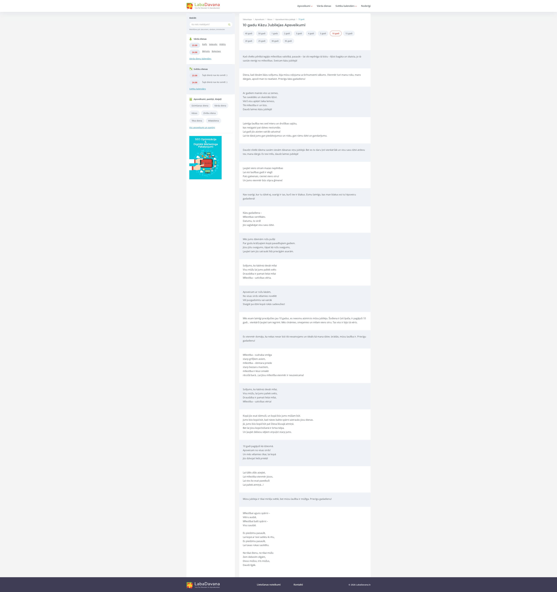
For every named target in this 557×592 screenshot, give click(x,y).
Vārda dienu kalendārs (200, 58)
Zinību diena (209, 113)
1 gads (275, 33)
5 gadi (323, 33)
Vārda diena (220, 105)
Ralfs (204, 44)
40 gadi (248, 33)
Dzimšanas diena (200, 105)
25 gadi (261, 41)
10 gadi (335, 33)
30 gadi (275, 41)
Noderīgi (366, 6)
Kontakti (298, 584)
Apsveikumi (304, 6)
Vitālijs (222, 44)
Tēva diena (197, 120)
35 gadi (288, 41)
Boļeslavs (216, 51)
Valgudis (213, 44)
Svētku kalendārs (345, 6)
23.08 (194, 45)
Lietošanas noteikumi (269, 584)
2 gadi (287, 33)
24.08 (194, 52)
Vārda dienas (324, 6)
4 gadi (311, 33)
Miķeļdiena (213, 120)
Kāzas (194, 113)
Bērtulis (206, 51)
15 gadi (348, 33)
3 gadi (299, 33)
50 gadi (261, 33)
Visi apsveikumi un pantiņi (202, 127)
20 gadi (248, 41)
